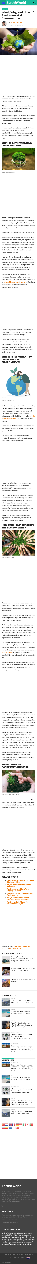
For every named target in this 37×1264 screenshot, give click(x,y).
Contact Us (29, 1255)
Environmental (15, 948)
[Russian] (3, 1128)
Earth (27, 946)
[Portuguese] (31, 1125)
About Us (7, 1255)
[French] (14, 1125)
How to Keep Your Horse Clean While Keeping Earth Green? (23, 969)
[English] (10, 1125)
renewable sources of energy (14, 282)
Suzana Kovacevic (16, 22)
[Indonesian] (21, 1125)
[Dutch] (7, 1125)
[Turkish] (17, 1128)
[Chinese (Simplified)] (3, 1125)
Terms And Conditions (16, 1257)
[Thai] (14, 1128)
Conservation (19, 946)
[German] (17, 1125)
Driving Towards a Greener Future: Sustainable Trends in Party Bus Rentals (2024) (22, 959)
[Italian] (24, 1125)
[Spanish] (7, 1128)
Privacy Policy (18, 1255)
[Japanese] (27, 1125)
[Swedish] (10, 1128)
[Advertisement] (18, 75)
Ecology (5, 948)
